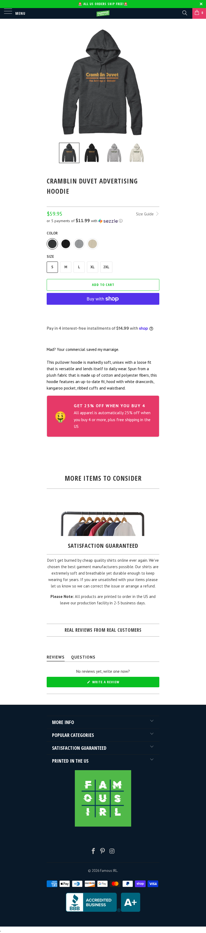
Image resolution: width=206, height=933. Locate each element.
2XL (106, 267)
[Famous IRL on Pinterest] (103, 852)
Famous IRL (108, 870)
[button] (103, 220)
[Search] (184, 12)
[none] (69, 153)
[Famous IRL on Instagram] (112, 852)
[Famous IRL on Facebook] (93, 852)
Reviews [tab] (56, 658)
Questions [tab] (83, 658)
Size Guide (145, 213)
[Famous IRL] (103, 13)
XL (92, 267)
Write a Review (113, 683)
